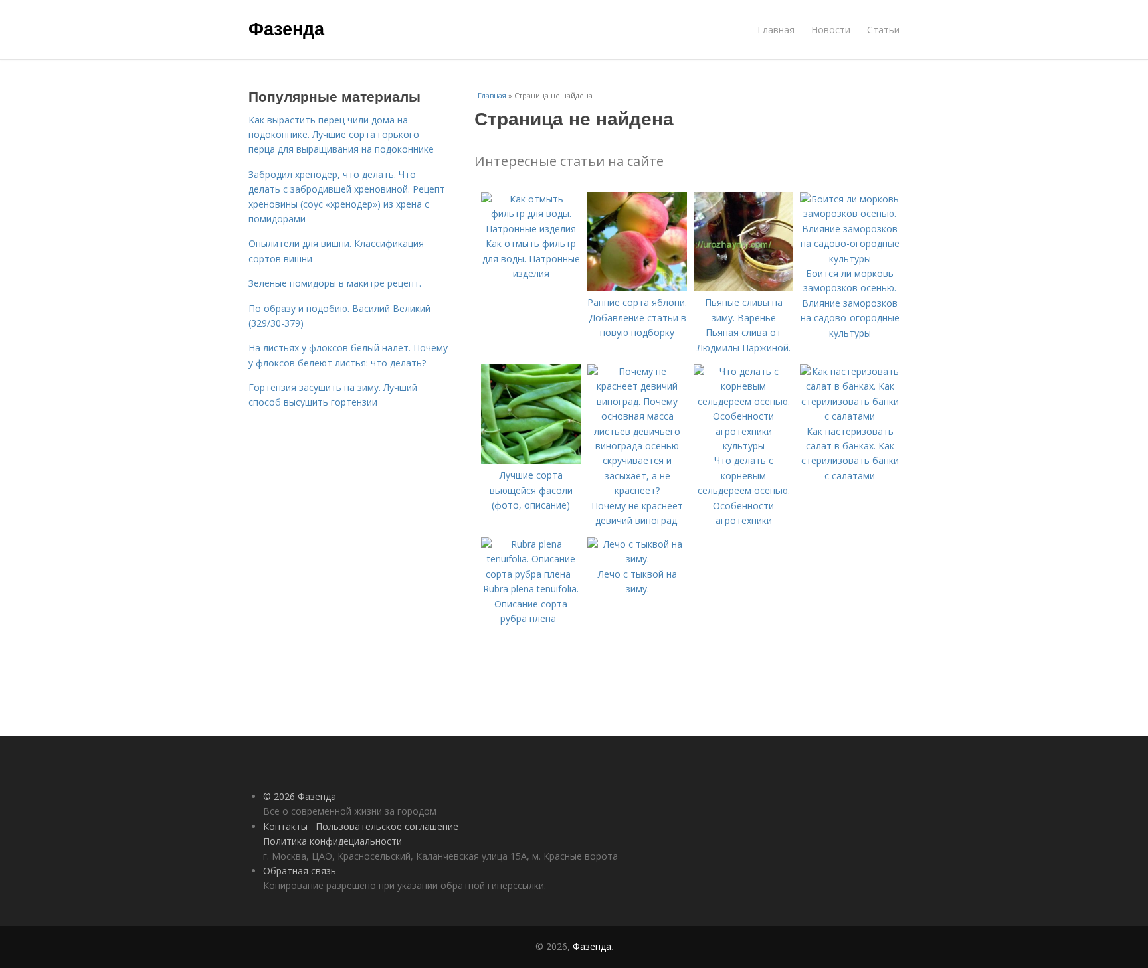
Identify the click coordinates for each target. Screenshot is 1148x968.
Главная (776, 29)
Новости (830, 29)
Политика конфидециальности (332, 841)
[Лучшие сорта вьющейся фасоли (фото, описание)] (531, 460)
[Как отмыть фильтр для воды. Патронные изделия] (531, 228)
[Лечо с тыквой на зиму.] (637, 558)
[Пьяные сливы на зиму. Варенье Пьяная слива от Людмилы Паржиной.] (743, 288)
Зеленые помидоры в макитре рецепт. (334, 283)
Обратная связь (299, 870)
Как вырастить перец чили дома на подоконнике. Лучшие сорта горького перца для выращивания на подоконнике (341, 135)
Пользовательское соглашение (387, 826)
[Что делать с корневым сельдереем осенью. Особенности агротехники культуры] (743, 446)
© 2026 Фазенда (299, 796)
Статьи (883, 29)
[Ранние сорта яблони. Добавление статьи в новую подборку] (637, 288)
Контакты (285, 826)
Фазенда (286, 27)
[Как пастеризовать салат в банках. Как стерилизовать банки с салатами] (850, 416)
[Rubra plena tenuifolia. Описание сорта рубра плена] (531, 574)
